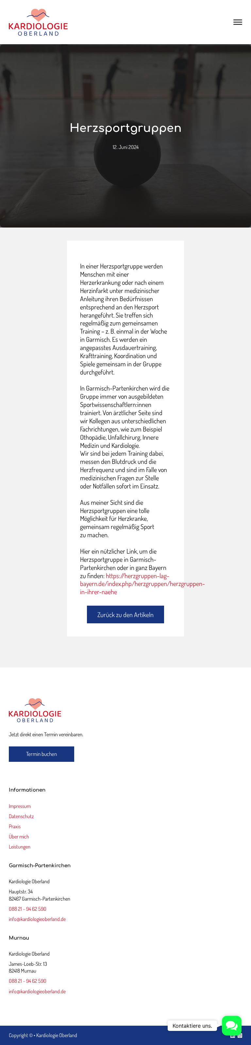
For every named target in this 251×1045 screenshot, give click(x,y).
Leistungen (19, 846)
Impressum (20, 806)
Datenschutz (21, 816)
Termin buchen (41, 753)
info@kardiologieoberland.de (37, 919)
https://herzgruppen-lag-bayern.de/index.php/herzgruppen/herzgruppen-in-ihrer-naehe (142, 583)
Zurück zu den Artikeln (125, 614)
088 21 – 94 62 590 (27, 909)
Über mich (19, 836)
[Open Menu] (237, 22)
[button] (232, 1026)
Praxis (15, 826)
